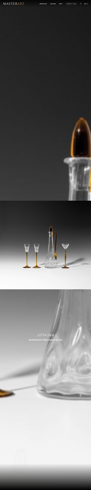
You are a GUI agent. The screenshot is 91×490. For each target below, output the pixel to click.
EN (85, 3)
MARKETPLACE (43, 3)
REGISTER (69, 3)
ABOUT (60, 3)
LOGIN (74, 3)
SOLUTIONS (53, 3)
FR (87, 3)
